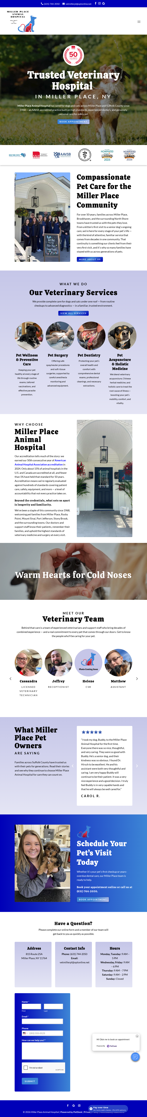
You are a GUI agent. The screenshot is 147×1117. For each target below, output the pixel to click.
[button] (135, 1057)
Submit (30, 1081)
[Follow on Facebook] (67, 1105)
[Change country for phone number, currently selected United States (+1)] (25, 1033)
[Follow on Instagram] (79, 1105)
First (24, 1011)
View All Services (73, 313)
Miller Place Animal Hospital (34, 105)
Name (25, 1001)
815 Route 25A (34, 954)
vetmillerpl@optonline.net (78, 3)
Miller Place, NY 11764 (34, 958)
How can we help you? (34, 1040)
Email (25, 1016)
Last (46, 1011)
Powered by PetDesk (71, 1112)
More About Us (90, 259)
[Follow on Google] (73, 1105)
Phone (25, 1028)
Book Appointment (73, 121)
